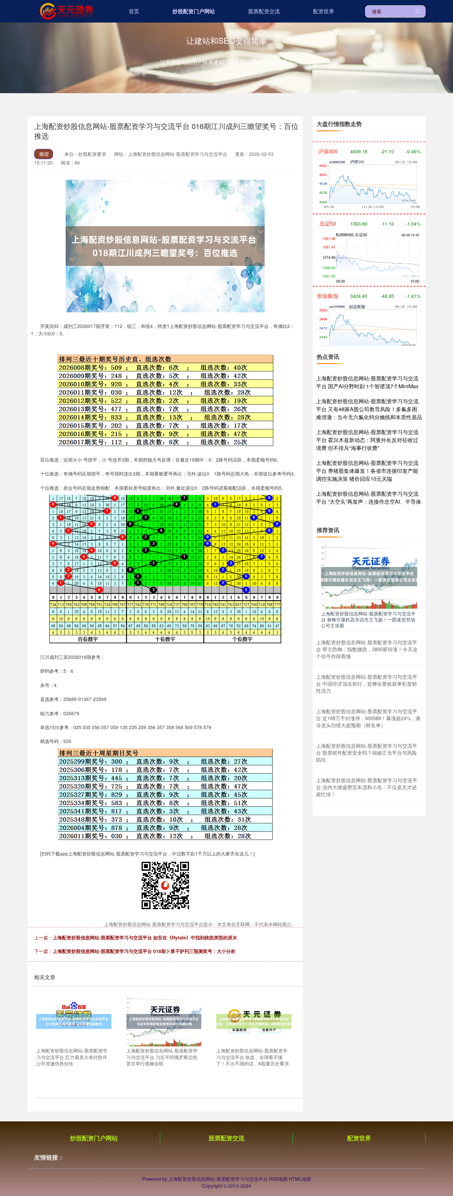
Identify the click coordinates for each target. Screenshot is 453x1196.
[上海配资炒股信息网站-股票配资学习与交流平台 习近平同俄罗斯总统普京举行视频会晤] (164, 1020)
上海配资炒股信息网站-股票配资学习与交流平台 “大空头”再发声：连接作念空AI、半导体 (368, 497)
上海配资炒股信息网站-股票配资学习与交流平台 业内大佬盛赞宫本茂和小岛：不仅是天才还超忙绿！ (366, 787)
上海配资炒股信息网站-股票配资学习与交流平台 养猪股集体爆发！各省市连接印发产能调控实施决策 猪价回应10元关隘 (367, 470)
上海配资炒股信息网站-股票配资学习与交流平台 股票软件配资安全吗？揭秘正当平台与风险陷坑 (366, 752)
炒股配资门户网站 (193, 11)
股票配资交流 (264, 11)
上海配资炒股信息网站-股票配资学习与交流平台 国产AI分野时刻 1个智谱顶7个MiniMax (367, 382)
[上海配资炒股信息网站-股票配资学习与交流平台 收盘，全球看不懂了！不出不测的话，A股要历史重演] (253, 1020)
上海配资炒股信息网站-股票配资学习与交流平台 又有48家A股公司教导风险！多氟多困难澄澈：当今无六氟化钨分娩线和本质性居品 (369, 409)
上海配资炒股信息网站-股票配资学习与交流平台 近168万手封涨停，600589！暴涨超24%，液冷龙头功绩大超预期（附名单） (368, 718)
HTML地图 (300, 1178)
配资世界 (323, 11)
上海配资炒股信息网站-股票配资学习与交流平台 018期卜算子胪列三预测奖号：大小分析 (144, 951)
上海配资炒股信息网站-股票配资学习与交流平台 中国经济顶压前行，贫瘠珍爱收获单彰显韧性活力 (366, 683)
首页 (134, 11)
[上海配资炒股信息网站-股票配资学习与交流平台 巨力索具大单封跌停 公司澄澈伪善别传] (73, 1020)
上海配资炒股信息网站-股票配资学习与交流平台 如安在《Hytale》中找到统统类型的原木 (145, 937)
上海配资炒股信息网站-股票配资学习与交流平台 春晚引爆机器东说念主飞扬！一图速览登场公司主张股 (368, 619)
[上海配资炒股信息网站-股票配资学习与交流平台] (66, 10)
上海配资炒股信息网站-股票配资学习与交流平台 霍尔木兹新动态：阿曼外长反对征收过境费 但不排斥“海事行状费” (367, 440)
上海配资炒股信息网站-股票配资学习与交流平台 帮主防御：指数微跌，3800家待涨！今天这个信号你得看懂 (367, 649)
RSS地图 (278, 1178)
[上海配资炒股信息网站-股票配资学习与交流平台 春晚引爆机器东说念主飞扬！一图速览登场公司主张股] (369, 576)
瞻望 (44, 154)
